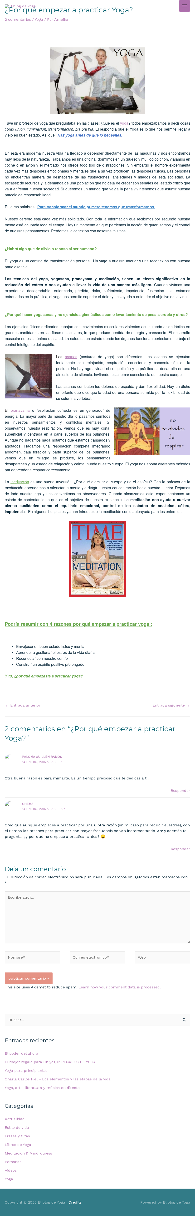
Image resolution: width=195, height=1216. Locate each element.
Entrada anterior (22, 705)
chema (28, 804)
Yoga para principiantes (26, 1070)
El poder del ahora (21, 1053)
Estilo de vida (17, 1127)
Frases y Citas (17, 1136)
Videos (11, 1170)
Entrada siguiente (171, 705)
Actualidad (15, 1119)
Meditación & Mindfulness (28, 1153)
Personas (13, 1162)
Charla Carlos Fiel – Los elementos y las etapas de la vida (58, 1079)
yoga (124, 123)
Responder (180, 790)
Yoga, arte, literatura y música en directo (42, 1087)
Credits (75, 1202)
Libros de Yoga (18, 1144)
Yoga (39, 19)
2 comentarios (18, 19)
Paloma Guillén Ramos (42, 756)
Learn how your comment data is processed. (119, 987)
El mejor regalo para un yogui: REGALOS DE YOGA (50, 1062)
